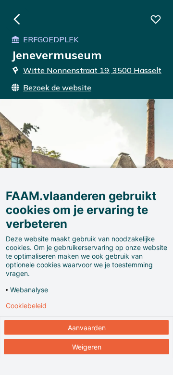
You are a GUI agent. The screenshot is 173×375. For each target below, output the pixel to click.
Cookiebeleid (26, 306)
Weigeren (86, 347)
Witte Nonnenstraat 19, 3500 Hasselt (92, 70)
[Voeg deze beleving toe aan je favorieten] (155, 19)
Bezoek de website (57, 87)
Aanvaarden (87, 328)
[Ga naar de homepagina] (17, 19)
